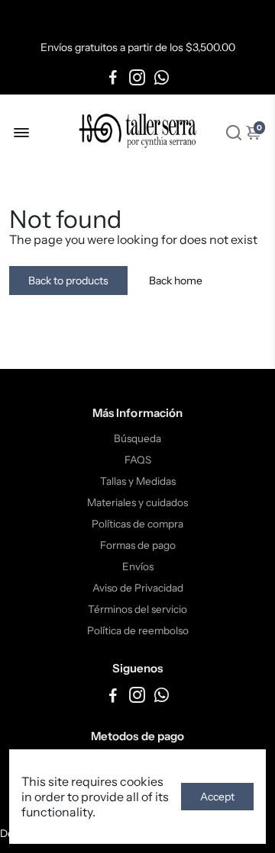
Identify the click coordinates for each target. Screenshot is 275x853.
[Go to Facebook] (113, 77)
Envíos (138, 566)
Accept (217, 796)
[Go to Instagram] (137, 77)
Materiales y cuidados (137, 502)
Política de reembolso (138, 630)
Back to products (68, 280)
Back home (175, 280)
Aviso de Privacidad (137, 588)
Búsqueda (137, 438)
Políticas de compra (137, 524)
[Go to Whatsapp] (161, 77)
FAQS (138, 460)
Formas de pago (138, 545)
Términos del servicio (137, 609)
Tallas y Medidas (138, 481)
